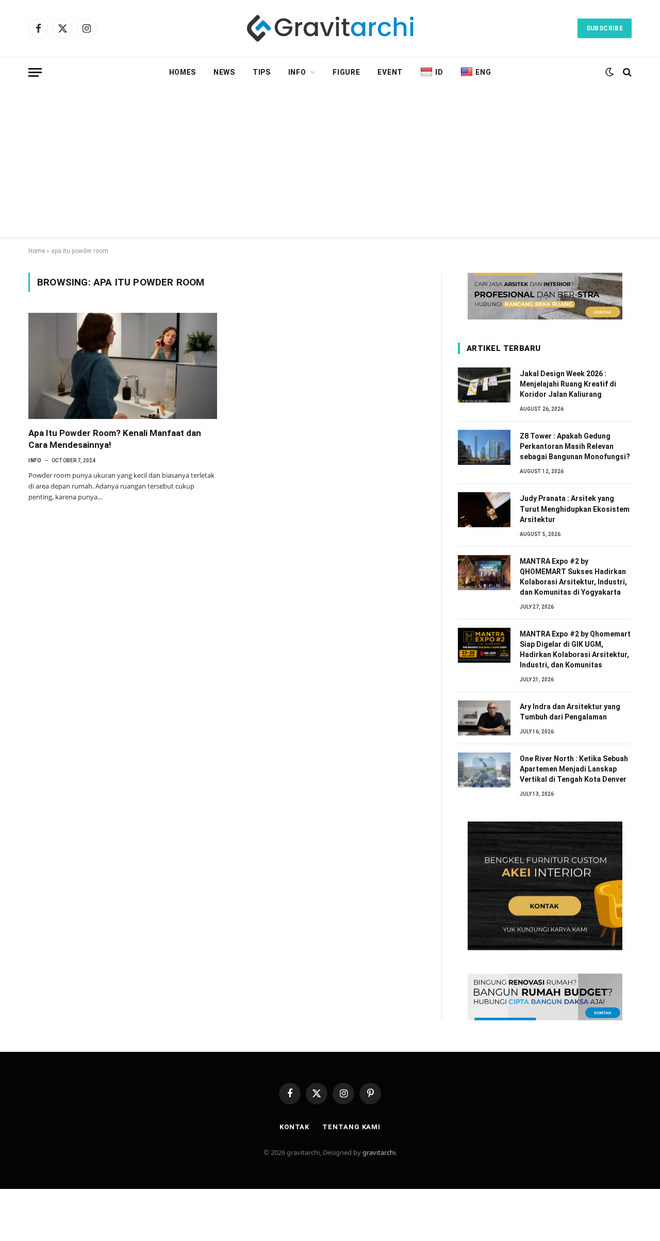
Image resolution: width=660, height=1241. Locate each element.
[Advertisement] (330, 165)
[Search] (626, 72)
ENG (483, 72)
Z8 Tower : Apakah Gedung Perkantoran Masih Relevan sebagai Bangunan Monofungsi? (575, 446)
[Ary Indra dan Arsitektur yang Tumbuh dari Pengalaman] (484, 717)
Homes (182, 72)
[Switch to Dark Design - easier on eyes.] (609, 72)
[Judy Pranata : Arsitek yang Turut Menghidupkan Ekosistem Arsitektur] (484, 509)
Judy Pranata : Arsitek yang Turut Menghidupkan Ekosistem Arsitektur (575, 508)
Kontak (294, 1127)
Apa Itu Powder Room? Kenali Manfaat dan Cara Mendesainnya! (114, 439)
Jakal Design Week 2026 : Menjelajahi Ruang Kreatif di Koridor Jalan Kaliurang (568, 384)
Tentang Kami (351, 1127)
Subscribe (604, 28)
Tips (262, 72)
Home (36, 251)
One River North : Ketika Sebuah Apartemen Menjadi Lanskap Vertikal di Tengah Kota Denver (574, 768)
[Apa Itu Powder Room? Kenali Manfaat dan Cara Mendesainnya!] (122, 366)
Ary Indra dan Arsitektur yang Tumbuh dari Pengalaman (570, 711)
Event (390, 72)
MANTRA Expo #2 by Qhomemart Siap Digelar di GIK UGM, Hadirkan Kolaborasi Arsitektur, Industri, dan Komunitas (575, 649)
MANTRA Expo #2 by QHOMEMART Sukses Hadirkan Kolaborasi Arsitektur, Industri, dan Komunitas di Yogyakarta (573, 576)
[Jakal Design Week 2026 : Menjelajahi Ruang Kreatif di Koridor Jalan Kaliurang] (484, 385)
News (224, 72)
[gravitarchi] (330, 28)
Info (297, 72)
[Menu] (35, 72)
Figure (346, 72)
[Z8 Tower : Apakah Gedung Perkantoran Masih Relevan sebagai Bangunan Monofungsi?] (484, 447)
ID (439, 72)
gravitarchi (378, 1152)
